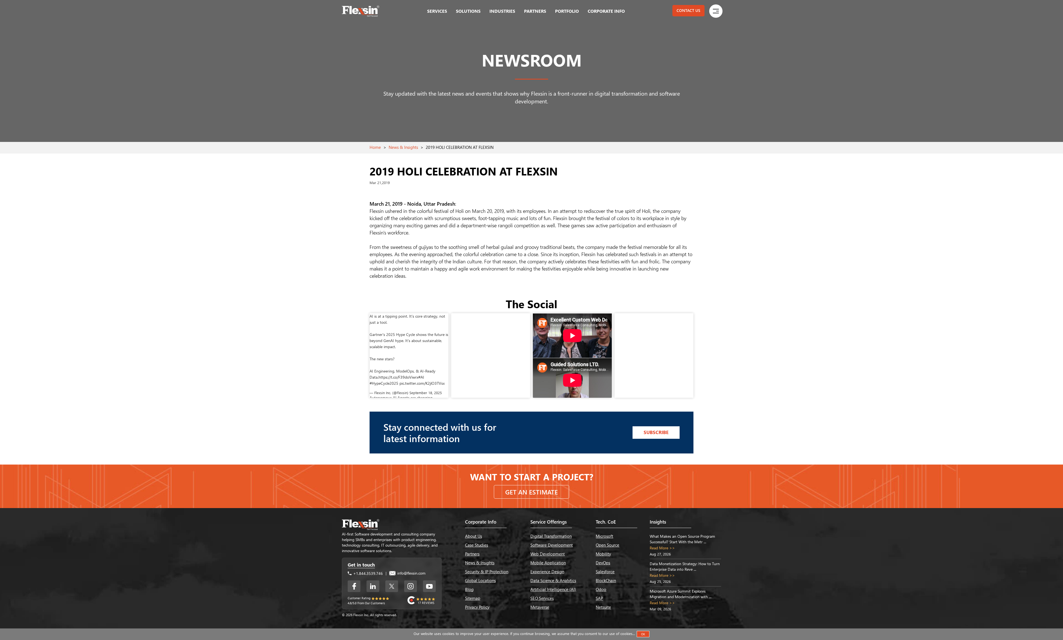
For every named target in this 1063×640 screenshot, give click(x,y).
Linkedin (373, 586)
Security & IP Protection (486, 571)
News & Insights (403, 147)
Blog (469, 589)
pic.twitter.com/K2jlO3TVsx (422, 383)
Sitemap (472, 598)
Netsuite (603, 607)
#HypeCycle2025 (384, 383)
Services (437, 11)
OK (643, 634)
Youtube (429, 586)
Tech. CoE (606, 522)
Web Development (547, 554)
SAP (599, 598)
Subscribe (656, 432)
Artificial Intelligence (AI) (553, 589)
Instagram (410, 586)
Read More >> (662, 547)
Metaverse (539, 607)
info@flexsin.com (410, 573)
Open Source (607, 545)
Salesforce (605, 571)
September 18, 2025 (425, 392)
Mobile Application (548, 562)
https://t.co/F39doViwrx (398, 377)
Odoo (601, 589)
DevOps (603, 562)
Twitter (391, 586)
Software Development (551, 545)
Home (375, 147)
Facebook (354, 586)
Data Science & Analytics (553, 580)
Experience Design (547, 571)
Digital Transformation (551, 536)
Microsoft (604, 536)
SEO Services (542, 598)
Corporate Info (606, 11)
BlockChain (606, 580)
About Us (473, 536)
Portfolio (567, 11)
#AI (421, 377)
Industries (502, 11)
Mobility (603, 554)
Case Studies (476, 545)
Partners (535, 11)
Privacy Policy (477, 607)
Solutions (468, 11)
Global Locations (480, 580)
